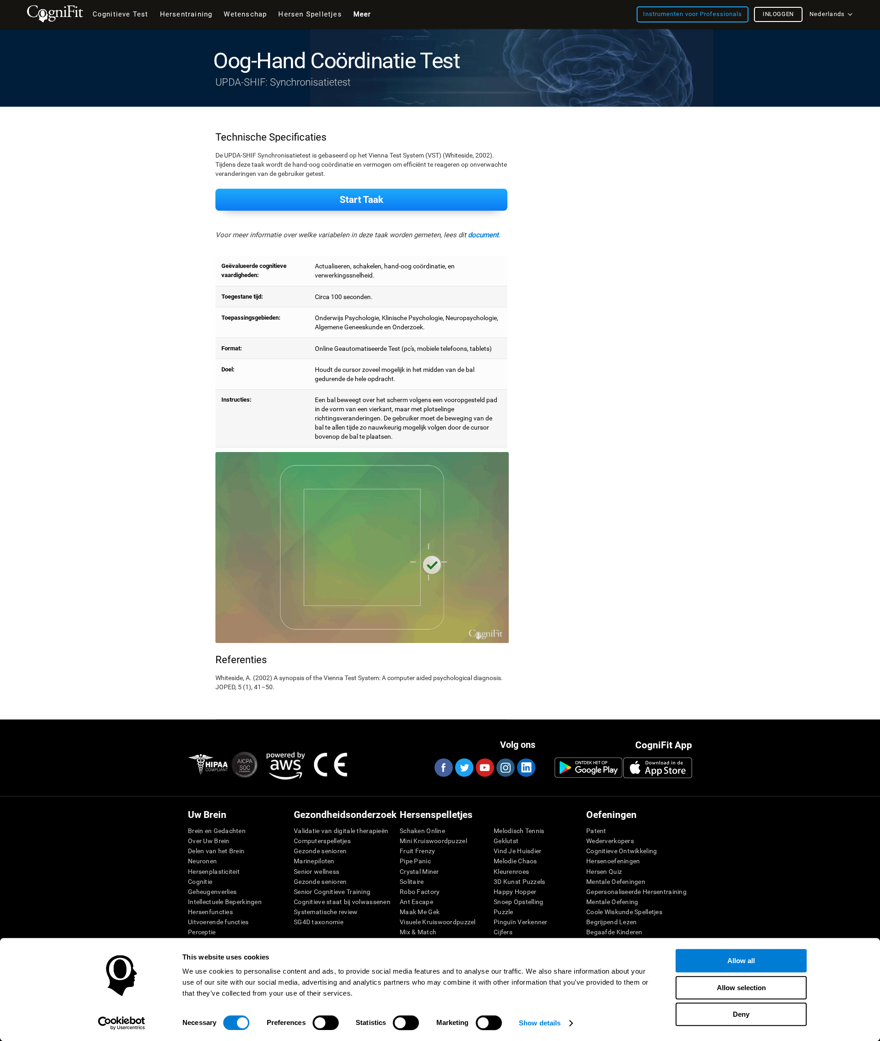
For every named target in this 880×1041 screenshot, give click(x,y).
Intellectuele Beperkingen (225, 901)
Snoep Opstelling (518, 901)
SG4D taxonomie (318, 922)
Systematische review (326, 912)
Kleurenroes (511, 871)
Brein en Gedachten (217, 830)
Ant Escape (416, 901)
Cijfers (503, 932)
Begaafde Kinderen (614, 932)
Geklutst (506, 841)
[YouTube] (484, 767)
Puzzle (503, 912)
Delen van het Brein (216, 851)
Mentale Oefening (612, 901)
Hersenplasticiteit (214, 871)
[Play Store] (588, 768)
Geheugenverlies (212, 891)
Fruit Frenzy (417, 851)
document (483, 235)
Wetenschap (245, 14)
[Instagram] (505, 767)
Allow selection (741, 988)
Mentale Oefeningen (615, 881)
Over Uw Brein (209, 841)
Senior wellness (316, 871)
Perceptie (202, 932)
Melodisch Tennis (519, 830)
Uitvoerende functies (218, 922)
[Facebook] (443, 767)
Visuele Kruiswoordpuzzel (438, 922)
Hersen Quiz (604, 871)
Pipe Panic (415, 861)
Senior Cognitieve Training (332, 891)
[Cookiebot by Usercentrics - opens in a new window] (122, 1023)
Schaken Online (422, 830)
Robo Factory (420, 891)
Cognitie (200, 881)
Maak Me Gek (420, 912)
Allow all (741, 961)
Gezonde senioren (320, 851)
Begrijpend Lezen (611, 922)
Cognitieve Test (120, 14)
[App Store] (657, 768)
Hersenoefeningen (613, 861)
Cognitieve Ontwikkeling (621, 851)
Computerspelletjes (322, 841)
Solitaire (412, 881)
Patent (596, 830)
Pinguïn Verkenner (521, 922)
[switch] (326, 1022)
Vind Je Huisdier (517, 851)
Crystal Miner (419, 871)
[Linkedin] (525, 767)
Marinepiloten (314, 861)
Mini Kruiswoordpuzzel (433, 841)
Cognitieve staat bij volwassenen (342, 901)
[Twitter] (463, 767)
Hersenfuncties (210, 912)
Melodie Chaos (515, 861)
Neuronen (202, 861)
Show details (540, 1023)
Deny (741, 1014)
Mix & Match (418, 932)
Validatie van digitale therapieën (341, 830)
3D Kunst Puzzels (519, 881)
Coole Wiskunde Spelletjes (624, 912)
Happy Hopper (515, 891)
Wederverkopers (610, 841)
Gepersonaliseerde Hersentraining (636, 891)
